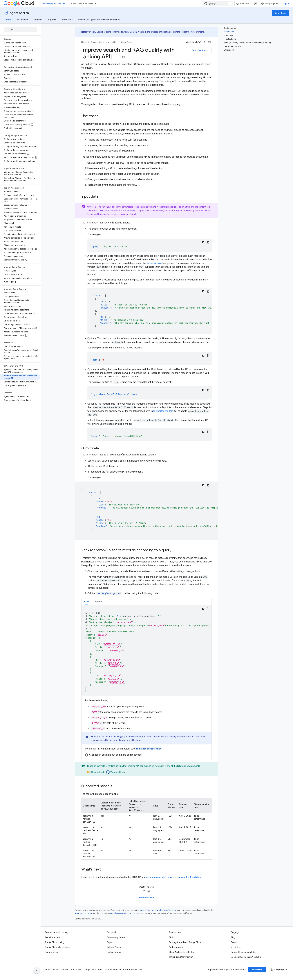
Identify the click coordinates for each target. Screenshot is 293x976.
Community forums (116, 937)
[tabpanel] (146, 681)
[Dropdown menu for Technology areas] (65, 3)
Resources (67, 19)
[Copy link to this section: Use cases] (102, 116)
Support (52, 19)
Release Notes (114, 947)
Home (84, 42)
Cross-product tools (82, 3)
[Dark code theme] (203, 242)
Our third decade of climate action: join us (125, 969)
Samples (37, 19)
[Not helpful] (209, 42)
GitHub (172, 937)
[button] (20, 78)
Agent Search (19, 13)
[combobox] (218, 3)
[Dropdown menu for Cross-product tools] (96, 3)
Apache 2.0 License (83, 913)
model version (154, 263)
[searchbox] (20, 29)
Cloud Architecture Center (181, 952)
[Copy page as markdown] (123, 57)
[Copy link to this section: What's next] (104, 869)
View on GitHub (117, 772)
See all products (52, 937)
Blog (233, 937)
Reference (22, 19)
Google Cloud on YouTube (243, 952)
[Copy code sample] (208, 242)
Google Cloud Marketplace (57, 947)
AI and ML (112, 42)
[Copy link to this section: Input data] (101, 197)
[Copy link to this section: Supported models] (115, 786)
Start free (280, 13)
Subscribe (257, 969)
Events (234, 942)
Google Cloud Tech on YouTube (246, 957)
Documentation (97, 42)
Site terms (76, 969)
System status (114, 952)
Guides (7, 19)
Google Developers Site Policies (124, 913)
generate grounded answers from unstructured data (173, 877)
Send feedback (200, 50)
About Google (51, 969)
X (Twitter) (236, 947)
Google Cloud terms (93, 969)
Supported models (163, 411)
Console (244, 3)
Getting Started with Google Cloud (185, 942)
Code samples (176, 947)
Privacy (64, 969)
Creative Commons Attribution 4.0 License (157, 910)
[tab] (86, 601)
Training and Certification (181, 957)
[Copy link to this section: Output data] (102, 448)
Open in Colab (98, 772)
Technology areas (52, 3)
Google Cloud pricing (54, 942)
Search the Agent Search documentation (99, 19)
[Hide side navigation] (37, 970)
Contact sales (51, 952)
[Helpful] (205, 42)
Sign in (285, 3)
